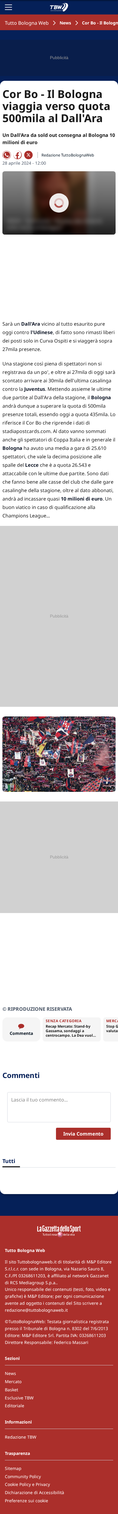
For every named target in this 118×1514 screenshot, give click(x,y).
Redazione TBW (20, 1437)
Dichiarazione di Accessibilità (34, 1492)
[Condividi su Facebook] (17, 155)
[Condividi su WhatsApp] (6, 155)
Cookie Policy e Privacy (27, 1484)
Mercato (13, 1381)
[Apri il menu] (8, 7)
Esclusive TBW (19, 1398)
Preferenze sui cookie (26, 1500)
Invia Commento (83, 1133)
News (65, 23)
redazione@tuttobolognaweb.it (36, 1310)
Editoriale (14, 1405)
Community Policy (23, 1476)
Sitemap (13, 1468)
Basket (11, 1389)
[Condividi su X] (28, 155)
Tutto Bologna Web (27, 23)
